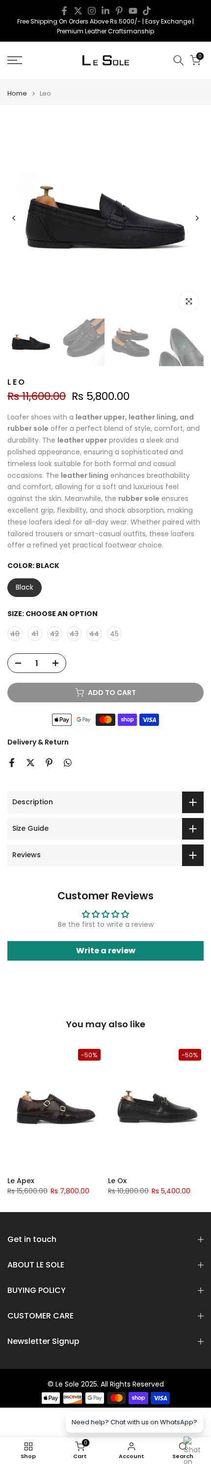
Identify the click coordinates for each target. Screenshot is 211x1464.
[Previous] (14, 218)
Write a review (105, 950)
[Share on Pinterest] (49, 762)
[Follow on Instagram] (91, 11)
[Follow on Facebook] (64, 11)
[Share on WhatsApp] (67, 762)
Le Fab (138, 1181)
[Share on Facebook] (11, 762)
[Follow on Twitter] (78, 11)
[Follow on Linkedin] (105, 11)
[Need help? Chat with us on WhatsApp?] (193, 1446)
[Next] (197, 218)
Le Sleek (40, 1181)
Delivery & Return (38, 742)
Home (17, 93)
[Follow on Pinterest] (119, 11)
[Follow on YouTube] (133, 11)
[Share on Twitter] (30, 762)
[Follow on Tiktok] (146, 11)
